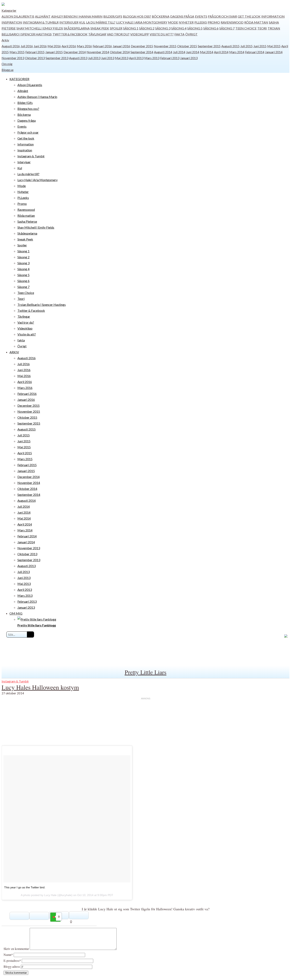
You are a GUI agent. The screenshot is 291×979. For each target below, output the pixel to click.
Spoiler (116, 28)
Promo (214, 22)
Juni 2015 (259, 46)
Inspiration (12, 22)
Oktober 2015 (187, 46)
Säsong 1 (130, 28)
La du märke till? (100, 22)
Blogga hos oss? (137, 16)
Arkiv (5, 40)
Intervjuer (68, 22)
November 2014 (98, 52)
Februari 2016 (102, 46)
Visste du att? (162, 34)
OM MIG (16, 613)
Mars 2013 (151, 58)
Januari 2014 (273, 52)
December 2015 (142, 46)
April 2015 (24, 453)
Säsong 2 (146, 28)
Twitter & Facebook (69, 34)
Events (201, 16)
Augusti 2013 (78, 58)
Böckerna (160, 16)
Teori (262, 28)
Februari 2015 (35, 52)
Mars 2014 (236, 52)
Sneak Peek (99, 28)
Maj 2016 (54, 46)
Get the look (249, 16)
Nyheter (186, 22)
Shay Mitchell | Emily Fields (39, 28)
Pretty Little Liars (145, 672)
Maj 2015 (274, 46)
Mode (173, 22)
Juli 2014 (179, 52)
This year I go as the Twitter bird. (24, 887)
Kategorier (9, 10)
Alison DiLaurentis (18, 16)
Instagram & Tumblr (41, 22)
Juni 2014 (192, 52)
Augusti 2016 (11, 46)
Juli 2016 (27, 46)
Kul (82, 22)
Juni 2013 (107, 58)
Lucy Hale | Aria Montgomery (141, 22)
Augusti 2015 (230, 46)
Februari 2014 (254, 52)
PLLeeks (200, 22)
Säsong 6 (211, 28)
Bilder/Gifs (112, 16)
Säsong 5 (195, 28)
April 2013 (136, 58)
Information (273, 16)
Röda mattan (256, 22)
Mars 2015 (17, 52)
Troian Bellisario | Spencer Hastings (41, 304)
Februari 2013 (169, 58)
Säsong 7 (227, 28)
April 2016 (69, 46)
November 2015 (165, 46)
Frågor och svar (222, 16)
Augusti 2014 (163, 52)
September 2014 (141, 52)
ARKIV (14, 352)
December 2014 (75, 52)
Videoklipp (139, 34)
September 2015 (209, 46)
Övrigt (191, 34)
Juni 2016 (40, 46)
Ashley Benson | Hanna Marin (77, 16)
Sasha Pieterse (27, 221)
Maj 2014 (206, 52)
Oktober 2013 (35, 58)
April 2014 (221, 52)
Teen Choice (246, 28)
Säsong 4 (178, 28)
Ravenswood (232, 22)
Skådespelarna (77, 28)
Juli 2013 (94, 58)
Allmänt (42, 16)
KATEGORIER (19, 79)
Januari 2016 (121, 46)
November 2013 (13, 58)
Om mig (7, 64)
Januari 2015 (54, 52)
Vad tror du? (118, 34)
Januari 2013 (189, 58)
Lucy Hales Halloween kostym (40, 687)
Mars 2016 (84, 46)
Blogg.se (7, 70)
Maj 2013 (121, 58)
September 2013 (57, 58)
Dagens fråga (182, 16)
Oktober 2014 (120, 52)
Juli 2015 (246, 46)
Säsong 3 (162, 28)
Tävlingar (97, 34)
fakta (179, 34)
